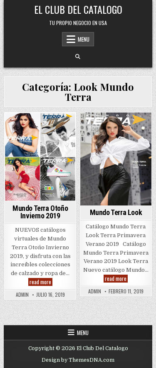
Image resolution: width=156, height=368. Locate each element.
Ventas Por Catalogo (40, 179)
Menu (83, 39)
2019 (13, 126)
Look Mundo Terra (39, 170)
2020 (32, 126)
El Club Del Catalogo (78, 9)
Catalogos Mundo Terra (39, 144)
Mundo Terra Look (114, 135)
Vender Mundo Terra (116, 152)
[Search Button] (77, 56)
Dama (26, 161)
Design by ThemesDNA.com (78, 360)
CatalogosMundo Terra (39, 152)
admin (22, 294)
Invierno (48, 161)
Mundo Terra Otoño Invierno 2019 (40, 212)
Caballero (57, 126)
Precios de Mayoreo (115, 144)
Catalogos (39, 135)
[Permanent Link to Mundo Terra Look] (115, 159)
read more (41, 282)
